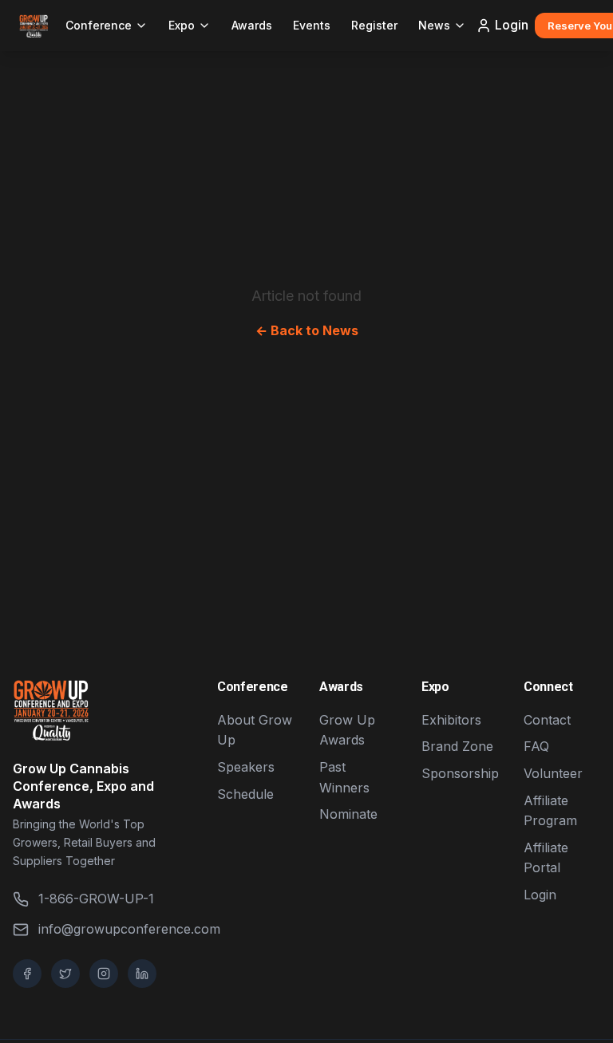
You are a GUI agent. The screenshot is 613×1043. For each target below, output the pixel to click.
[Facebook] (27, 973)
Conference (98, 25)
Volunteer (553, 773)
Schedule (245, 794)
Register (374, 25)
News (434, 25)
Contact (547, 720)
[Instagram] (103, 973)
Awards (251, 25)
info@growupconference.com (115, 929)
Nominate (348, 814)
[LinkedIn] (142, 973)
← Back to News (306, 330)
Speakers (246, 767)
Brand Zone (457, 746)
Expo (181, 25)
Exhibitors (451, 720)
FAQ (536, 746)
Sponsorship (460, 773)
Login (511, 25)
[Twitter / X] (65, 973)
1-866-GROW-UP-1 (96, 899)
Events (311, 25)
